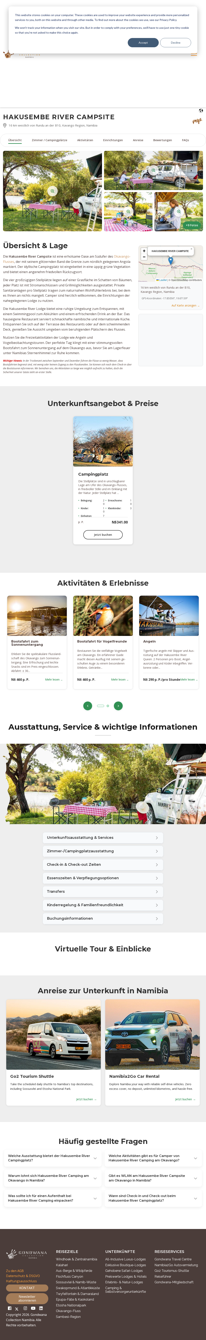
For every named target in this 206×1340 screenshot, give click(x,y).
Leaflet (163, 280)
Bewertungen (162, 140)
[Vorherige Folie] (87, 705)
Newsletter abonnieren (27, 1298)
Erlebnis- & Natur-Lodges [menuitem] (124, 1282)
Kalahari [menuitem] (62, 1265)
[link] (103, 878)
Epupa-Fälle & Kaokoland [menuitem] (75, 1299)
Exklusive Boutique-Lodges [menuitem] (125, 1265)
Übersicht (15, 140)
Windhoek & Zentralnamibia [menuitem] (76, 1259)
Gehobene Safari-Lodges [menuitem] (124, 1271)
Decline (175, 42)
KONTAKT (27, 1288)
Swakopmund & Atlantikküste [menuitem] (78, 1288)
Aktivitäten (85, 140)
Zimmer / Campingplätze (49, 140)
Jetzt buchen (103, 535)
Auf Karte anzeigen (184, 305)
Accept (143, 42)
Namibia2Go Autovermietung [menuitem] (176, 1265)
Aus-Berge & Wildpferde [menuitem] (74, 1271)
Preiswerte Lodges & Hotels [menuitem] (126, 1276)
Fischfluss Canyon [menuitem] (69, 1276)
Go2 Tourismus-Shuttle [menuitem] (171, 1271)
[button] (52, 191)
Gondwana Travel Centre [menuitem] (173, 1259)
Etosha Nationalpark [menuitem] (71, 1305)
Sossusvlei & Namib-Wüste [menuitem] (76, 1282)
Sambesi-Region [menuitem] (68, 1317)
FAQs (185, 140)
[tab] (100, 706)
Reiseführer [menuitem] (162, 1276)
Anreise (138, 140)
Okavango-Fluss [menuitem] (68, 1311)
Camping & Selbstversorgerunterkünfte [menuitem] (125, 1290)
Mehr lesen (52, 679)
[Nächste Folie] (118, 705)
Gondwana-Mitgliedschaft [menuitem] (174, 1282)
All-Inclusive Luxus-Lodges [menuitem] (125, 1259)
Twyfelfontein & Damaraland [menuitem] (77, 1294)
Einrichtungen (113, 140)
